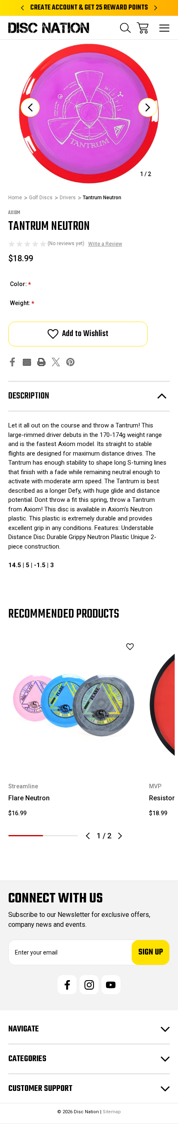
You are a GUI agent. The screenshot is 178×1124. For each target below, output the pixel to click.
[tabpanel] (73, 731)
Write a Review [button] (105, 244)
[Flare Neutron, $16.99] (73, 704)
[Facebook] (12, 362)
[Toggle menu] (164, 28)
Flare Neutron (29, 798)
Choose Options (74, 759)
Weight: (22, 304)
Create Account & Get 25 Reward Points (89, 8)
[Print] (41, 362)
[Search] (125, 28)
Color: (20, 285)
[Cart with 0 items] (143, 27)
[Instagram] (89, 984)
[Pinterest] (70, 362)
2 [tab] (60, 835)
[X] (56, 362)
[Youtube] (110, 984)
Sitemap (112, 1111)
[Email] (27, 362)
